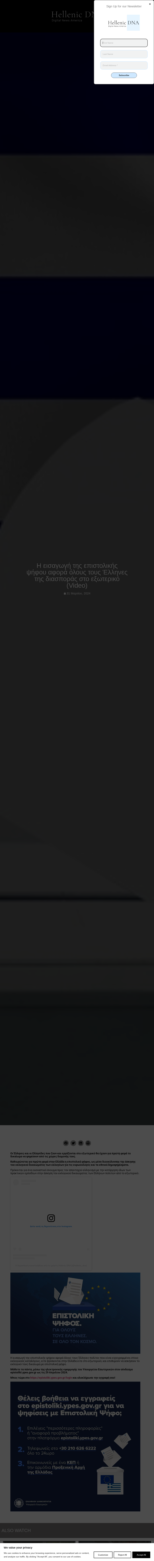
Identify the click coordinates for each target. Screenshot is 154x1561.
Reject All (122, 1555)
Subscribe (124, 75)
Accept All (141, 1555)
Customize (103, 1555)
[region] (77, 1552)
